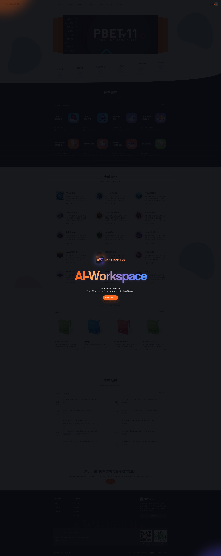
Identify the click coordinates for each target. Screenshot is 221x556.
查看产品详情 (109, 298)
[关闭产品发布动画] (216, 4)
